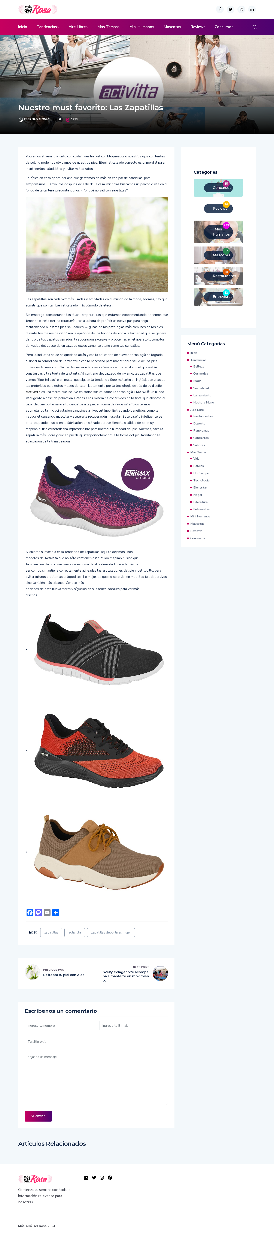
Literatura (200, 502)
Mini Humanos (141, 26)
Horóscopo (201, 473)
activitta (74, 932)
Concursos (224, 26)
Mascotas (172, 26)
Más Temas (107, 26)
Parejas (198, 466)
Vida (196, 458)
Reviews (198, 26)
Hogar (197, 495)
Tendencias (47, 26)
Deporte (199, 423)
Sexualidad (201, 388)
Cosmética (200, 373)
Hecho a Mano (203, 402)
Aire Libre (77, 26)
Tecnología (201, 480)
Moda (197, 381)
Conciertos (201, 438)
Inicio (22, 26)
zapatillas (51, 932)
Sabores (199, 445)
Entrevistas (201, 509)
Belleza (198, 366)
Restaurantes (203, 416)
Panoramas (201, 430)
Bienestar (200, 487)
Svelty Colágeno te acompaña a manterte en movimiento (126, 976)
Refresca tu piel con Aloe (64, 975)
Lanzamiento (202, 395)
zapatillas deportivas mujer (111, 932)
